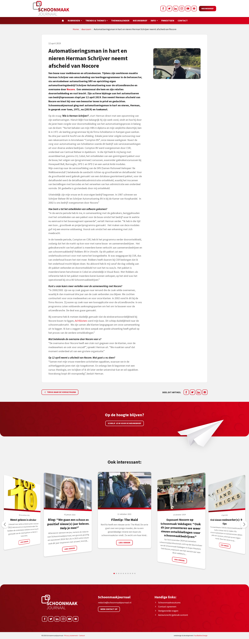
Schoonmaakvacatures (169, 602)
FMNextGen (167, 20)
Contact (183, 20)
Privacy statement (71, 635)
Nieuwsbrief (207, 8)
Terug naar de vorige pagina (61, 392)
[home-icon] (63, 20)
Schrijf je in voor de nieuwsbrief (124, 423)
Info (153, 20)
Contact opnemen (167, 606)
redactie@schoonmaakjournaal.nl (114, 602)
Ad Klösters (81, 320)
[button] (244, 524)
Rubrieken (74, 20)
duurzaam (86, 29)
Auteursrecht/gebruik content (173, 614)
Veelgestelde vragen (168, 610)
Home (76, 29)
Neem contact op (108, 609)
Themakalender (120, 20)
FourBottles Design (190, 635)
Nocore (71, 89)
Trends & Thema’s (95, 20)
